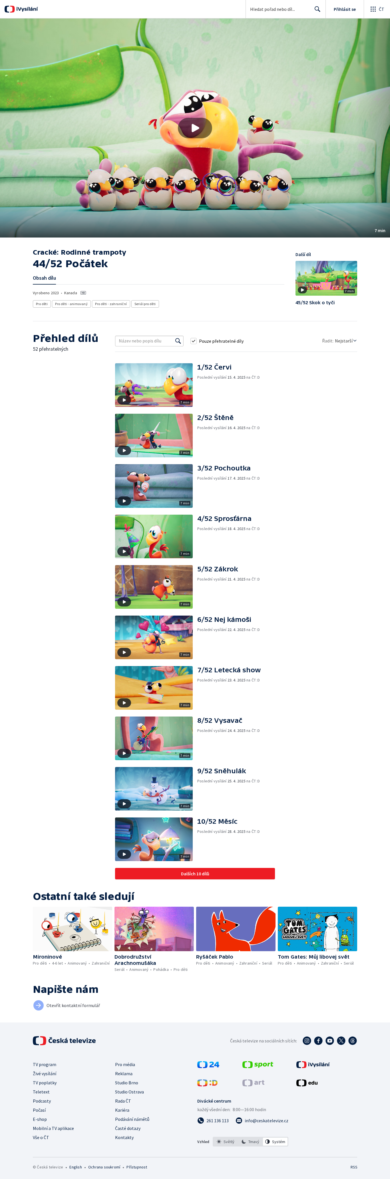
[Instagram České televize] (306, 1040)
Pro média (125, 1064)
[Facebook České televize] (318, 1040)
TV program (44, 1064)
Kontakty (124, 1137)
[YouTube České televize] (329, 1040)
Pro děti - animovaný (71, 304)
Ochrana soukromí (104, 1167)
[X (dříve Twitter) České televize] (341, 1040)
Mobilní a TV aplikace (53, 1128)
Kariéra (122, 1110)
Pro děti (42, 304)
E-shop (40, 1119)
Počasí (39, 1110)
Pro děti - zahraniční (111, 304)
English (75, 1167)
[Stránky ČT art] (253, 1084)
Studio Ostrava (129, 1092)
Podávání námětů (132, 1119)
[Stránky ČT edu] (306, 1084)
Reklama (123, 1073)
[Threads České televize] (352, 1040)
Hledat (317, 9)
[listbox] (250, 1141)
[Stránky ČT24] (208, 1066)
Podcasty (42, 1101)
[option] (226, 1142)
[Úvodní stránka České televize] (65, 1040)
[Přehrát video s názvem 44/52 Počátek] (195, 128)
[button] (195, 128)
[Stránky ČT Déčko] (207, 1084)
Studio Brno (126, 1082)
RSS (354, 1167)
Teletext (41, 1092)
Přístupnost (136, 1167)
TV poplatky (45, 1082)
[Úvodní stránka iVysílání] (26, 9)
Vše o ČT (41, 1137)
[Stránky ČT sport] (257, 1066)
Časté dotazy (127, 1128)
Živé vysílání (44, 1073)
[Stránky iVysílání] (313, 1066)
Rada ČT (123, 1101)
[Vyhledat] (178, 341)
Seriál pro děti (145, 304)
